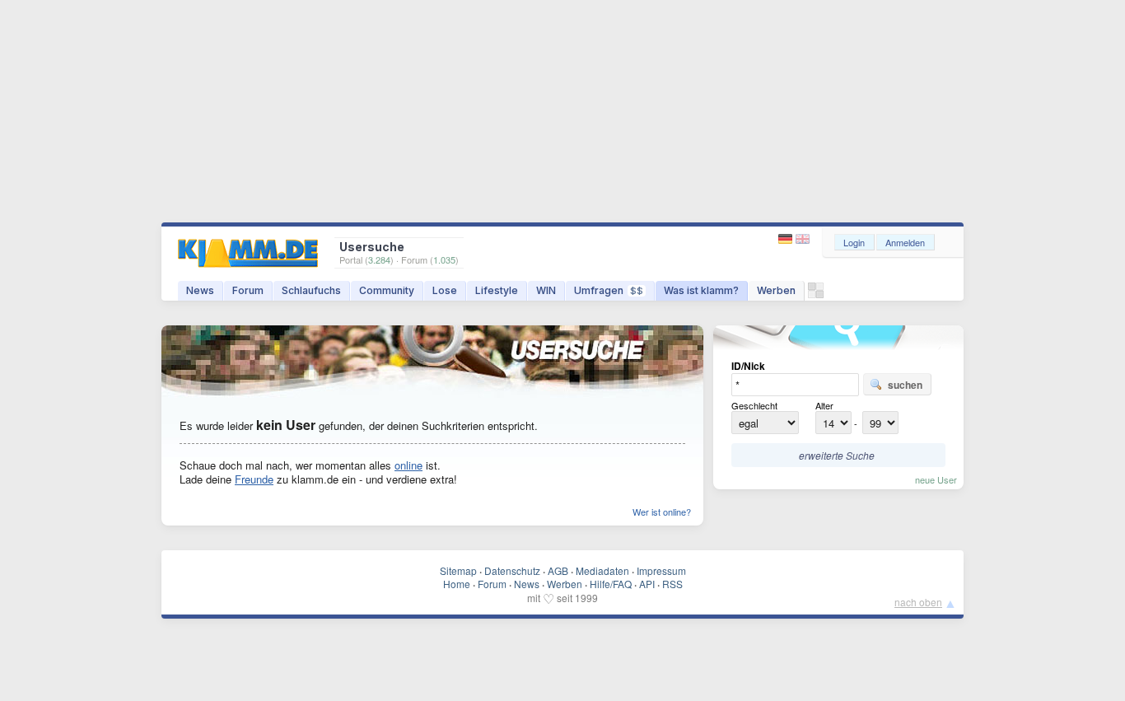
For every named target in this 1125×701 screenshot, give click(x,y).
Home (456, 584)
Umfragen (608, 290)
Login (854, 242)
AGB (558, 570)
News (200, 290)
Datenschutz (512, 570)
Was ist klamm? (701, 290)
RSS (672, 584)
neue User (936, 479)
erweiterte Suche (837, 455)
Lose (444, 290)
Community (386, 290)
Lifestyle (496, 290)
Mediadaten (602, 570)
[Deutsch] (787, 239)
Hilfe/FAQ (611, 584)
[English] (803, 239)
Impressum (661, 570)
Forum (248, 290)
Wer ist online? (662, 511)
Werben (776, 290)
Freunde (254, 479)
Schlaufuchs (311, 290)
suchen (905, 384)
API (647, 584)
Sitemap (458, 570)
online (408, 465)
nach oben (918, 602)
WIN (546, 290)
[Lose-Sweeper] (816, 294)
